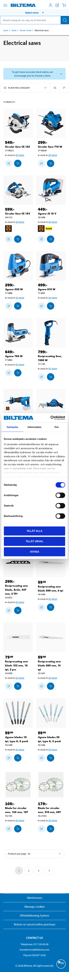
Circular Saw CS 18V (17, 213)
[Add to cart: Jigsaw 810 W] (50, 306)
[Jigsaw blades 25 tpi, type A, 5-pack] (51, 713)
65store (20, 155)
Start (5, 30)
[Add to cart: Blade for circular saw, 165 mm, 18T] (17, 828)
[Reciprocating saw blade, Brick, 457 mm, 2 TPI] (18, 562)
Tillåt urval (34, 541)
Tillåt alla (34, 530)
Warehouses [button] (34, 898)
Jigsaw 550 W (14, 289)
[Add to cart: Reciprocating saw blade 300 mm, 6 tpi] (50, 607)
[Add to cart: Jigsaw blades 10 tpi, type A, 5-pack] (17, 758)
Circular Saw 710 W (50, 146)
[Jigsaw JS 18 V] (51, 190)
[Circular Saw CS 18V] (18, 190)
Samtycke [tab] (12, 427)
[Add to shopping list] (8, 163)
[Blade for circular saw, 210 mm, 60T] (51, 784)
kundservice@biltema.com (34, 949)
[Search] (65, 20)
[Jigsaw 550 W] (18, 266)
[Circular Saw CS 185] (18, 123)
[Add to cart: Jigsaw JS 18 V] (50, 239)
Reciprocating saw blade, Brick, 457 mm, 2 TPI (16, 589)
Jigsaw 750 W (14, 356)
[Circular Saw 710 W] (51, 123)
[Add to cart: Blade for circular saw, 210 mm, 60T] (50, 828)
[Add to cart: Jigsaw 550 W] (17, 306)
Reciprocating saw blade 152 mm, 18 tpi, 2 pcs (16, 665)
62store (20, 602)
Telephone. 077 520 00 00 (34, 944)
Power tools (25, 30)
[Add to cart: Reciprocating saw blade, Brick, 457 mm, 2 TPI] (17, 610)
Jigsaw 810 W (46, 289)
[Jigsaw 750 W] (18, 333)
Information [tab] (34, 427)
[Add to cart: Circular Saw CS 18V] (17, 239)
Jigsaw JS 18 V (47, 213)
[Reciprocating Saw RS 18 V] (18, 403)
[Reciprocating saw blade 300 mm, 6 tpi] (51, 562)
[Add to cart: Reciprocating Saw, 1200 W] (50, 377)
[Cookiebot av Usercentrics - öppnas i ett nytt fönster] (50, 418)
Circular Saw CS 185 (17, 146)
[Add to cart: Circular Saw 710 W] (50, 163)
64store (52, 155)
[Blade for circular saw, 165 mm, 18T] (18, 784)
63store (20, 820)
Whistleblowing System (34, 915)
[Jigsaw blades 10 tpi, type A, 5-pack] (18, 713)
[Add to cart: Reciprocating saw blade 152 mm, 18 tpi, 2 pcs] (17, 686)
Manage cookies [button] (34, 906)
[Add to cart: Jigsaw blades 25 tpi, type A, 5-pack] (50, 758)
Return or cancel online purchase (34, 924)
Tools (14, 30)
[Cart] (64, 5)
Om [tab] (56, 427)
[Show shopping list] (57, 5)
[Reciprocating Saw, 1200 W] (51, 333)
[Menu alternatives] (5, 5)
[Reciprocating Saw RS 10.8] (51, 403)
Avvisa (34, 551)
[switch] (60, 495)
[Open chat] (61, 964)
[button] (34, 12)
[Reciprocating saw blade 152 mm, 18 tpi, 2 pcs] (18, 637)
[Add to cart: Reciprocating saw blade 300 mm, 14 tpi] (50, 686)
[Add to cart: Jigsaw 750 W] (17, 373)
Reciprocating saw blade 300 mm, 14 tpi (49, 665)
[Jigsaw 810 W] (51, 266)
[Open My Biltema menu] (50, 5)
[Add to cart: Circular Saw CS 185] (17, 163)
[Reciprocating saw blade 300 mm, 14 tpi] (51, 637)
